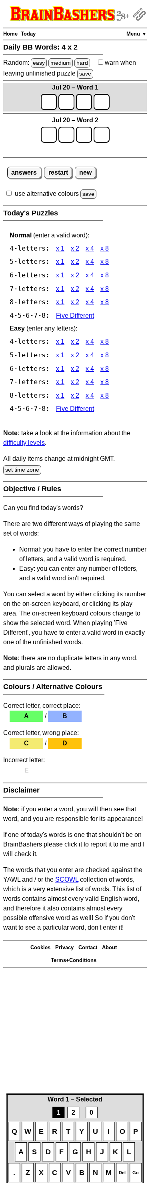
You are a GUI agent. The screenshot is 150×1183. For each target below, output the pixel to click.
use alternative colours (47, 193)
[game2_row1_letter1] (49, 135)
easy (39, 63)
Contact (87, 947)
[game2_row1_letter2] (66, 135)
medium (60, 63)
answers (24, 172)
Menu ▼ (136, 34)
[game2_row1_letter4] (102, 135)
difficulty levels (24, 442)
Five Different (75, 315)
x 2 (75, 248)
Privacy (64, 947)
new (85, 172)
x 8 (104, 248)
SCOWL (66, 879)
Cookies (40, 947)
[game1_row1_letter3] (84, 102)
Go (135, 1172)
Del (122, 1172)
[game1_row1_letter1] (49, 102)
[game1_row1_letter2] (66, 102)
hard (82, 63)
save (85, 73)
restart (58, 172)
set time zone (22, 469)
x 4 (90, 248)
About (109, 947)
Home (10, 34)
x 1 (60, 248)
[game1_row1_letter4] (102, 102)
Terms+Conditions (73, 960)
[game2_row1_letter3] (84, 135)
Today (28, 34)
